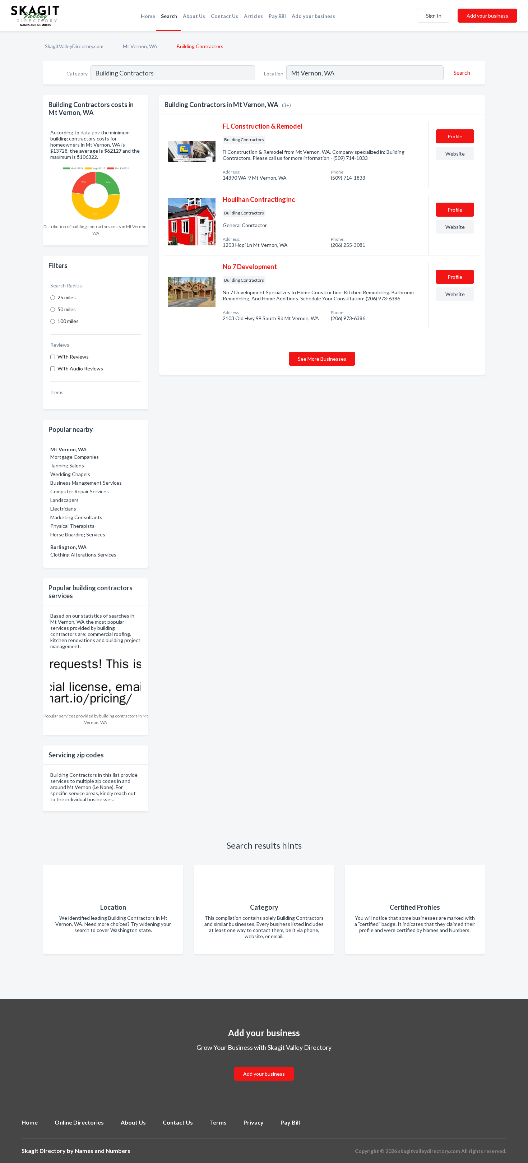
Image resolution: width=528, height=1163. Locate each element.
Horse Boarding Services (77, 534)
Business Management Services (86, 483)
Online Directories (79, 1122)
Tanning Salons (67, 465)
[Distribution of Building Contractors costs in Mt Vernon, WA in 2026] (95, 192)
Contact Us (224, 16)
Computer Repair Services (79, 491)
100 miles (68, 321)
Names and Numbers (102, 1150)
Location (273, 73)
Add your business (313, 16)
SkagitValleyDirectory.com (74, 46)
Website (455, 154)
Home (148, 16)
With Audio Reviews (80, 368)
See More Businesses (322, 359)
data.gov (90, 132)
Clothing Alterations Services (83, 554)
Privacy (254, 1122)
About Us (194, 16)
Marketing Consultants (76, 517)
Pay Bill (277, 16)
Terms (218, 1122)
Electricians (63, 509)
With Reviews (73, 357)
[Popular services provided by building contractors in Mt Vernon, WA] (95, 681)
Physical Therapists (72, 526)
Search (169, 16)
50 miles (66, 309)
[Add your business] (264, 1065)
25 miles (66, 297)
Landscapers (64, 500)
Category (77, 73)
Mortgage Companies (74, 457)
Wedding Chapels (70, 474)
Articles (253, 16)
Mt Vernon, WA (140, 46)
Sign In (433, 16)
